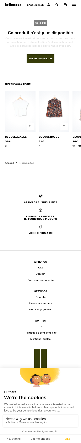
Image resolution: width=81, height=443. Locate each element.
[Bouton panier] (65, 5)
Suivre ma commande (41, 280)
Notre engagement (40, 309)
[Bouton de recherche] (57, 5)
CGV (40, 326)
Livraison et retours (40, 303)
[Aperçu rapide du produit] (30, 126)
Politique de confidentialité (40, 332)
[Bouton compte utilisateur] (48, 5)
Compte (40, 297)
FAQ (40, 267)
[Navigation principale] (72, 5)
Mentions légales (40, 338)
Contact (40, 273)
